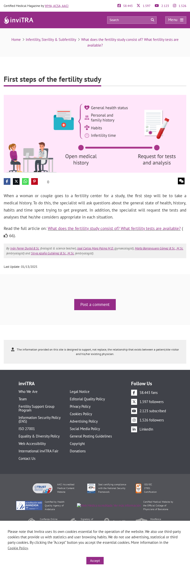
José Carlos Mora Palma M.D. (95, 248)
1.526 (182, 6)
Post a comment (95, 304)
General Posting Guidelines (91, 436)
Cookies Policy (81, 414)
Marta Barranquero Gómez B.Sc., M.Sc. (159, 248)
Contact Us (27, 458)
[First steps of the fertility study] (95, 133)
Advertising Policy (84, 421)
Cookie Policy (18, 548)
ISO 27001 (27, 429)
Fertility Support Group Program (36, 408)
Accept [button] (95, 560)
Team (23, 399)
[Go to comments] (181, 181)
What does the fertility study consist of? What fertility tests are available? (114, 228)
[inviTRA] (18, 20)
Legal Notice (80, 391)
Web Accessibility (32, 443)
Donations (78, 451)
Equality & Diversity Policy (39, 436)
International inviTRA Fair (38, 451)
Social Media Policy (85, 429)
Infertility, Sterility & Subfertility (51, 39)
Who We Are (28, 391)
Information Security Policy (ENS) (39, 419)
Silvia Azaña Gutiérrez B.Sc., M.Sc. (52, 253)
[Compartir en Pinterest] (34, 181)
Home (16, 39)
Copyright (77, 443)
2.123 (165, 6)
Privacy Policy (80, 406)
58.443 (127, 6)
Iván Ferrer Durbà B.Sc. (24, 248)
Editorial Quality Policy (87, 399)
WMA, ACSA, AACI (57, 6)
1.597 (146, 6)
